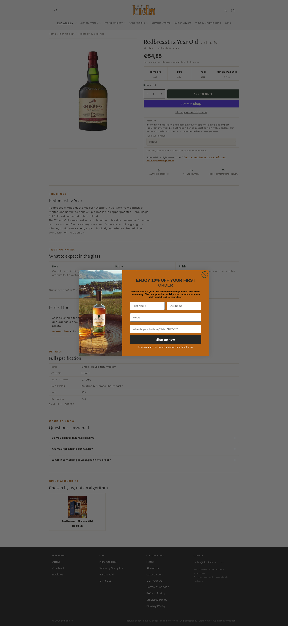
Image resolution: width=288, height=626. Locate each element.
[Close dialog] (205, 275)
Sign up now (165, 339)
